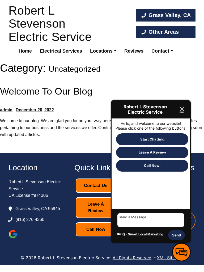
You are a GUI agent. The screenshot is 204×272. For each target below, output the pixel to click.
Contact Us (95, 185)
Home (25, 51)
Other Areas (163, 32)
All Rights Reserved (132, 257)
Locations (102, 51)
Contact (161, 51)
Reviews (133, 51)
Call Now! (152, 165)
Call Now (95, 229)
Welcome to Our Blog (46, 91)
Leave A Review (95, 208)
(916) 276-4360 (29, 219)
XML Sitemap (170, 257)
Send (176, 235)
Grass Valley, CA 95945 (37, 208)
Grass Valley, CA (169, 15)
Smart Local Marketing (145, 234)
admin (6, 110)
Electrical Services (61, 51)
